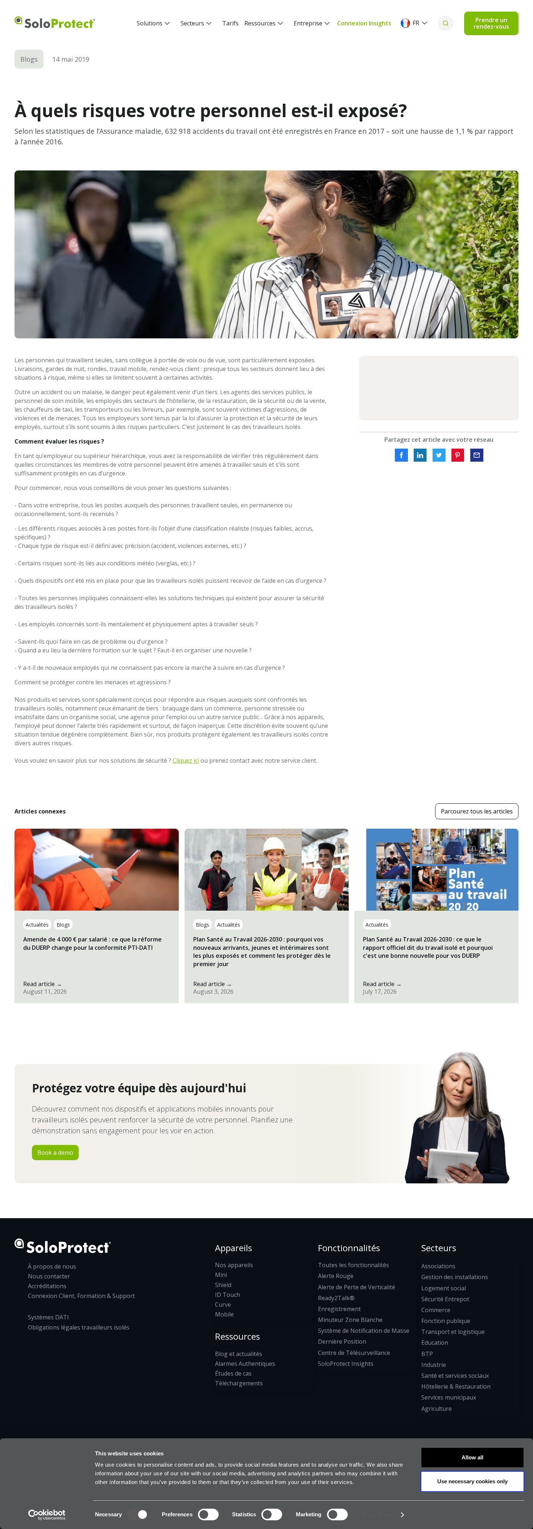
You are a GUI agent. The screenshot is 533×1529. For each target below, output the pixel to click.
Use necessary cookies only (472, 1481)
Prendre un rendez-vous (491, 23)
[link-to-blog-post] (97, 916)
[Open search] (445, 23)
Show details (377, 1515)
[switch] (208, 1514)
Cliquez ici (186, 760)
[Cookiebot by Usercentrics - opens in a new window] (47, 1514)
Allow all (472, 1457)
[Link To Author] (438, 388)
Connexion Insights (364, 23)
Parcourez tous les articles (477, 811)
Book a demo (55, 1153)
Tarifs (230, 23)
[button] (153, 23)
